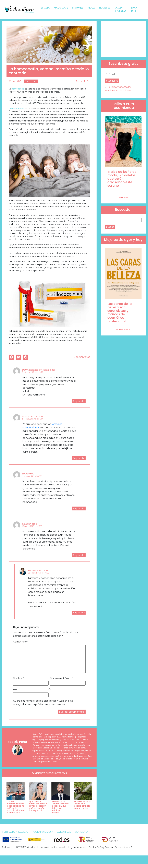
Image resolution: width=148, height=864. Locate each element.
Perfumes (77, 7)
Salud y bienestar (120, 9)
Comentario (20, 641)
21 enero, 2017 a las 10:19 (32, 526)
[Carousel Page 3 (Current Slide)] (124, 197)
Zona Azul (134, 9)
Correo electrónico (61, 678)
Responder (79, 401)
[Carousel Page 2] (122, 197)
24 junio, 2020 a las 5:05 (33, 419)
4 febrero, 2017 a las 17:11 (32, 476)
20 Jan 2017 (15, 81)
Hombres (104, 7)
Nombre (18, 678)
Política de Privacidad (15, 831)
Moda (91, 7)
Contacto (81, 831)
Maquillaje (61, 7)
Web (15, 689)
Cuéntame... (30, 81)
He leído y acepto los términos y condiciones (118, 88)
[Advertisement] (123, 39)
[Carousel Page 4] (127, 197)
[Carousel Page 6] (129, 329)
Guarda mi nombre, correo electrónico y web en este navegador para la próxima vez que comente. (43, 702)
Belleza (45, 7)
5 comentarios (82, 357)
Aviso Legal (64, 831)
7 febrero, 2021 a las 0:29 (32, 372)
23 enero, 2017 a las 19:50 (38, 573)
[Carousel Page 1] (120, 197)
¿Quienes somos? (43, 831)
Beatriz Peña (83, 81)
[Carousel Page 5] (127, 329)
